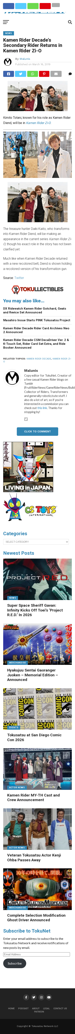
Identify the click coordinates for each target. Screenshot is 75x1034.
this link (42, 408)
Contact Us (60, 1008)
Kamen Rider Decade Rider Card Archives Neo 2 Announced (36, 330)
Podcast (23, 1008)
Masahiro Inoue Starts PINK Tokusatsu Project (36, 320)
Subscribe (15, 963)
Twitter (19, 278)
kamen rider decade (39, 358)
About (36, 1008)
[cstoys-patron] (31, 523)
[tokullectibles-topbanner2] (37, 293)
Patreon (39, 1011)
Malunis (25, 58)
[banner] (28, 491)
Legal (46, 1008)
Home (11, 1008)
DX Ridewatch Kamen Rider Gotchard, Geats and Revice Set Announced (34, 310)
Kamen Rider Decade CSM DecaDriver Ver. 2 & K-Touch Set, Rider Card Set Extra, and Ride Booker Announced (36, 343)
